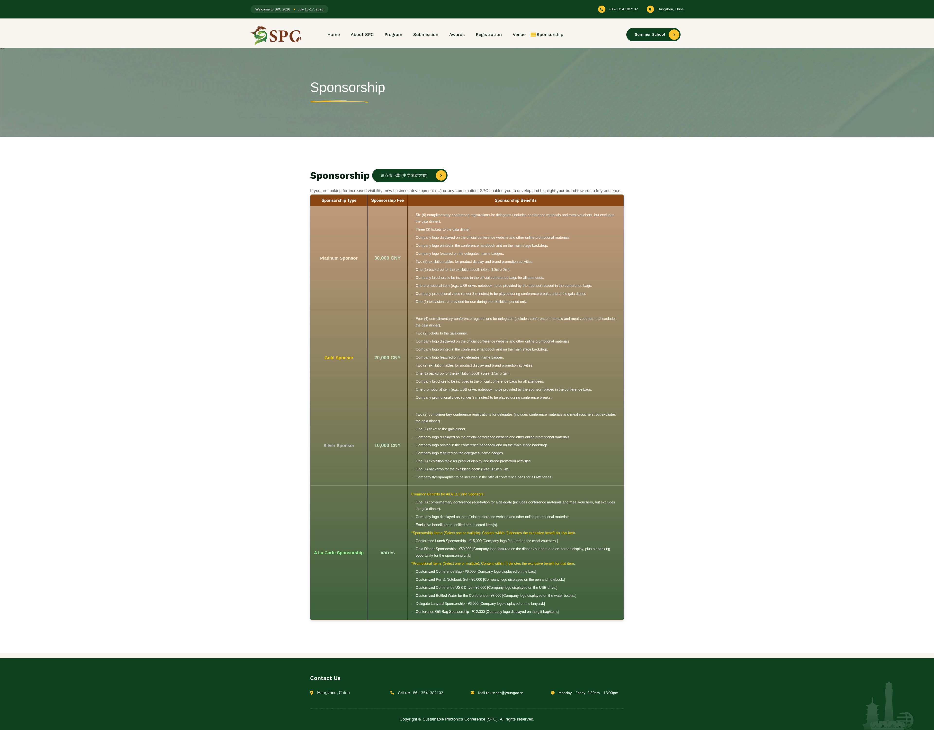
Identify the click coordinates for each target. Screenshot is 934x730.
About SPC (362, 34)
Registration (489, 34)
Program (393, 34)
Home (333, 34)
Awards (457, 34)
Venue (519, 34)
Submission (425, 34)
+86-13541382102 (623, 9)
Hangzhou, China (670, 9)
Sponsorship (550, 34)
